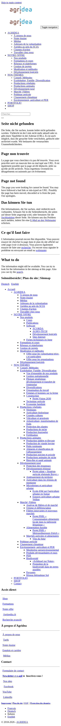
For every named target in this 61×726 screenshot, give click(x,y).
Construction (32, 395)
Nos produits (26, 317)
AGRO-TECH (40, 331)
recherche (26, 247)
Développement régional (38, 468)
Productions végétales (30, 407)
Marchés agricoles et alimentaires (42, 536)
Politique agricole (28, 541)
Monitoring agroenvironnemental (42, 550)
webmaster (41, 250)
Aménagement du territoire (39, 477)
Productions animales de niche (41, 457)
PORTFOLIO (21, 578)
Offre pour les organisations (40, 359)
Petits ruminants (34, 446)
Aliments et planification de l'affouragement (39, 450)
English (15, 284)
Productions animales (30, 438)
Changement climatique (31, 544)
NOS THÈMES (22, 365)
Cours (29, 320)
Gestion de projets (29, 348)
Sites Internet (39, 337)
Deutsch (5, 284)
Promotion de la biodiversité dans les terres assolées (45, 567)
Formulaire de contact (13, 670)
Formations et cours (29, 342)
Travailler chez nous (30, 311)
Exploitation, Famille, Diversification (38, 370)
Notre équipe (26, 297)
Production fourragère (37, 432)
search (20, 272)
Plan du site (18, 703)
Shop (5, 598)
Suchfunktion (8, 217)
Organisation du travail (37, 390)
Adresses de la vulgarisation (34, 303)
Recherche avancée (12, 619)
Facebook (8, 686)
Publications (32, 323)
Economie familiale (35, 404)
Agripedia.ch (9, 614)
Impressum (6, 703)
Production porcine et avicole (40, 454)
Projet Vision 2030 (42, 398)
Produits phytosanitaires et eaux (41, 552)
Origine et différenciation (38, 508)
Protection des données (40, 703)
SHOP (17, 580)
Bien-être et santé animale (39, 460)
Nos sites (7, 681)
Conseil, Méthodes (29, 367)
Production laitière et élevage (40, 440)
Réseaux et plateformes (31, 345)
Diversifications (34, 387)
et (12, 676)
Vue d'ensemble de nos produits (42, 373)
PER (28, 555)
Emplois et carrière (12, 650)
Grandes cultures (34, 415)
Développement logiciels (45, 334)
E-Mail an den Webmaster (43, 220)
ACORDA (38, 328)
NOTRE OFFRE (22, 314)
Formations (8, 604)
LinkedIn (7, 697)
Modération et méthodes (32, 351)
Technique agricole (35, 401)
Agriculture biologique (37, 412)
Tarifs (6, 639)
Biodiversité (32, 558)
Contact (17, 583)
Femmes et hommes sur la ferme (42, 393)
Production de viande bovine (40, 443)
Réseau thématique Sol (37, 575)
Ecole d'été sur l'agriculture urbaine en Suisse (46, 492)
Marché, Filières (28, 502)
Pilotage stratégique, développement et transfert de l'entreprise (40, 382)
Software (30, 325)
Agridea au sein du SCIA (32, 306)
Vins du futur (39, 538)
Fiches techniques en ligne (39, 339)
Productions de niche (36, 429)
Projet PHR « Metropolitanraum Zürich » (46, 531)
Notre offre (8, 609)
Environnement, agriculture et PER (37, 547)
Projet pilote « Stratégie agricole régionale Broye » (46, 473)
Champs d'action (28, 309)
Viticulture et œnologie (37, 418)
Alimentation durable (36, 527)
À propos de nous (29, 295)
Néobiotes (31, 409)
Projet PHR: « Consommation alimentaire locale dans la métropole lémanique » (46, 520)
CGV (26, 703)
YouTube (7, 691)
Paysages (30, 572)
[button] (13, 32)
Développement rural (30, 463)
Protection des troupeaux (38, 466)
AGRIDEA (19, 292)
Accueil (11, 289)
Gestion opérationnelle (37, 376)
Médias (23, 300)
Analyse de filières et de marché (42, 505)
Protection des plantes (37, 426)
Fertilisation (32, 435)
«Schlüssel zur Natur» (43, 561)
